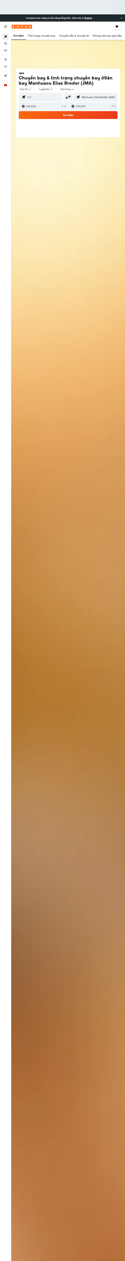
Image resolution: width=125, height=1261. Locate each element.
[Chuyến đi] (5, 76)
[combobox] (67, 89)
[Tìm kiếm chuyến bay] (5, 36)
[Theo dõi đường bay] (5, 66)
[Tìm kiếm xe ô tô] (5, 50)
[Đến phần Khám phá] (5, 59)
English (88, 18)
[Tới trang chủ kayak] (22, 27)
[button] (121, 18)
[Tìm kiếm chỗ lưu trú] (5, 43)
